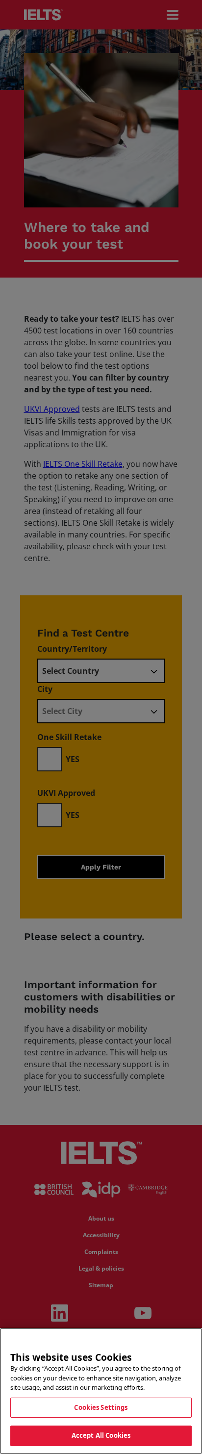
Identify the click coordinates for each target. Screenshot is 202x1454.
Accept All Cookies (101, 1435)
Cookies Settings (100, 1407)
